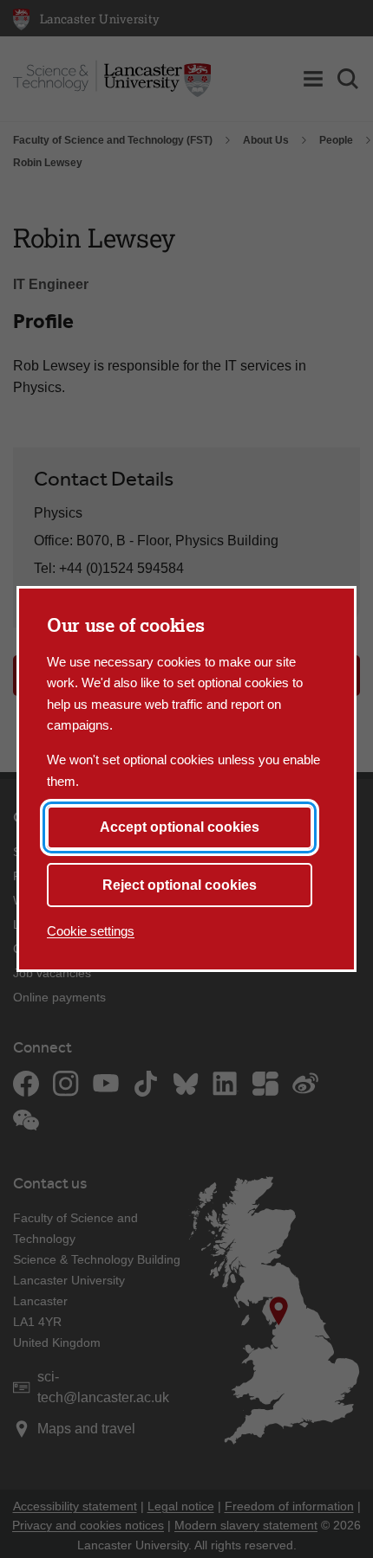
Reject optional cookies (179, 885)
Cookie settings (90, 931)
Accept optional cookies (179, 827)
